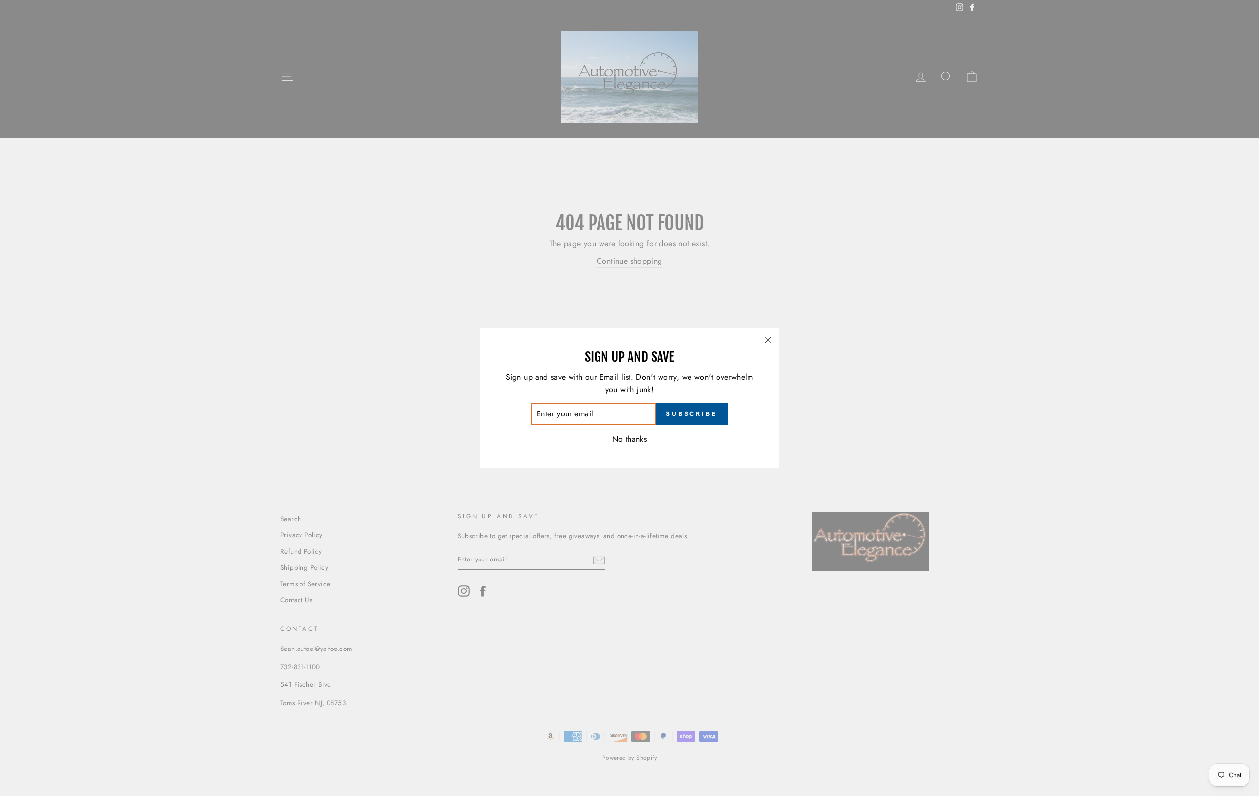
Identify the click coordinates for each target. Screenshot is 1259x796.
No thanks (629, 438)
